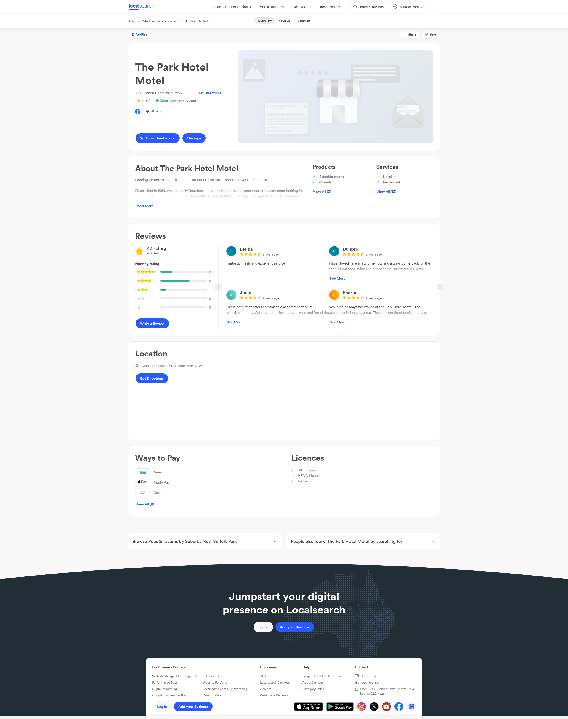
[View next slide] (440, 287)
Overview (265, 21)
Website (156, 111)
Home (131, 21)
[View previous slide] (218, 287)
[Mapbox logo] (236, 429)
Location (304, 21)
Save (433, 35)
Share (412, 35)
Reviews (284, 21)
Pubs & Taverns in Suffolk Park (160, 21)
